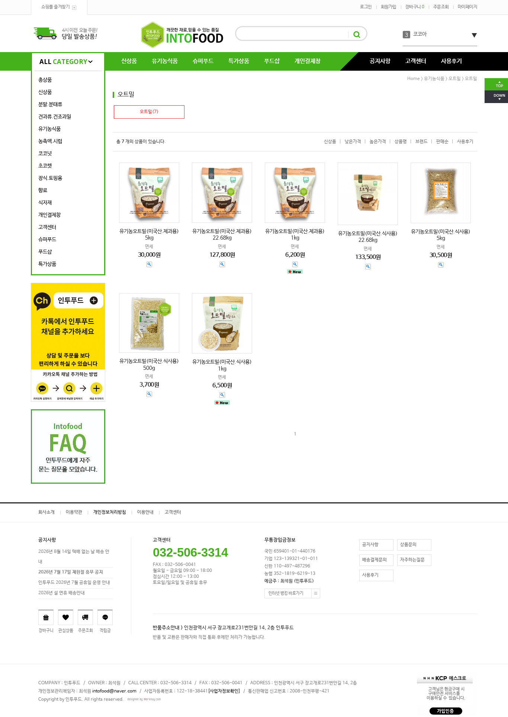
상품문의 (408, 544)
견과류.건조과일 (54, 117)
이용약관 (74, 512)
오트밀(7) (149, 112)
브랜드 (421, 141)
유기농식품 (165, 61)
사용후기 (451, 61)
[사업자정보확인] (224, 691)
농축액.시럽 (50, 141)
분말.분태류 (50, 105)
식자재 (45, 203)
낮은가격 (353, 141)
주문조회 (441, 7)
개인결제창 (308, 61)
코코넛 (45, 154)
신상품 (129, 61)
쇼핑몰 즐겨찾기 (55, 7)
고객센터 (415, 61)
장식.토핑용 (50, 178)
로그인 (366, 7)
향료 (42, 190)
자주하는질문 (412, 560)
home (413, 78)
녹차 (417, 35)
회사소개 (46, 512)
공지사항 (380, 61)
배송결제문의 (374, 560)
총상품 (45, 80)
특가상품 (238, 61)
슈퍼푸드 (203, 61)
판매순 (442, 141)
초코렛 (45, 166)
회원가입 (388, 7)
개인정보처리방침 (109, 512)
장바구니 (414, 7)
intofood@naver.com (114, 691)
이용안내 (145, 512)
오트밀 (454, 78)
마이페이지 (468, 7)
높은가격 (378, 141)
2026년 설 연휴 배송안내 (61, 593)
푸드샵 (272, 61)
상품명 (401, 141)
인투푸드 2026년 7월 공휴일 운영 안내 (74, 582)
